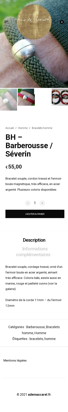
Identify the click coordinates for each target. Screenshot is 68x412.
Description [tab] (34, 240)
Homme (23, 128)
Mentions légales (15, 360)
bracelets (36, 339)
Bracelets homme (42, 128)
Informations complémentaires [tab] (33, 251)
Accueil (9, 128)
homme (50, 339)
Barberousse (35, 327)
